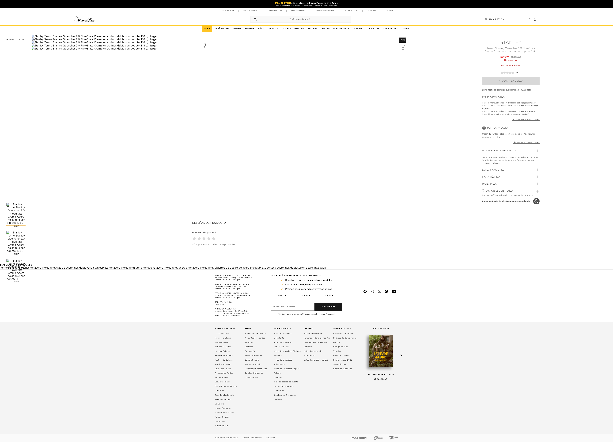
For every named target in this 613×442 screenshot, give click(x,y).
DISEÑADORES (222, 29)
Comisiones (279, 391)
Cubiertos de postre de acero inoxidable (238, 268)
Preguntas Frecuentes (255, 338)
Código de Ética (340, 347)
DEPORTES (373, 29)
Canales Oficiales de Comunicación (254, 375)
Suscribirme (328, 306)
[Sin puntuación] (508, 73)
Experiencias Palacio (224, 395)
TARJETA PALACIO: (223, 302)
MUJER (237, 29)
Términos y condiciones (526, 143)
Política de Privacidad (325, 314)
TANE (406, 29)
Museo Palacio (221, 426)
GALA (207, 29)
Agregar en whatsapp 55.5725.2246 (230, 286)
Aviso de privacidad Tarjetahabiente (283, 345)
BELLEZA (313, 29)
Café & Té (35, 40)
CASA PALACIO (391, 29)
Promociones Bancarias (255, 334)
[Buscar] (255, 19)
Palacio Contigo (222, 417)
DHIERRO (219, 391)
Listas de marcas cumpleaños (317, 360)
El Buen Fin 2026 (223, 347)
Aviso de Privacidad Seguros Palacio (287, 371)
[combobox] (297, 19)
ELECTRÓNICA (341, 29)
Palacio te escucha (253, 355)
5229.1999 (219, 304)
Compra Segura (252, 360)
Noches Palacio (222, 342)
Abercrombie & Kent (224, 413)
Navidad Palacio (222, 351)
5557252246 (220, 313)
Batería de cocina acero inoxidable (155, 268)
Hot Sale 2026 (221, 377)
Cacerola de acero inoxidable (195, 268)
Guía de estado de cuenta (286, 382)
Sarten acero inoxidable (311, 268)
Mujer (282, 295)
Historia (336, 342)
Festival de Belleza (224, 360)
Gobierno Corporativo (343, 334)
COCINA (22, 40)
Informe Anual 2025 (342, 360)
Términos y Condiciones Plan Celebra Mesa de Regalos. (317, 340)
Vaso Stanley (94, 268)
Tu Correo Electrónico (285, 306)
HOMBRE (249, 29)
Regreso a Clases (223, 338)
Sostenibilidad (340, 364)
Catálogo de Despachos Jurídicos (285, 397)
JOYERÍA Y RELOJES (293, 29)
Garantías (249, 342)
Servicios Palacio (223, 382)
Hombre (306, 295)
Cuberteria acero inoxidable (280, 268)
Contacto (249, 347)
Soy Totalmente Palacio (226, 386)
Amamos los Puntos (224, 373)
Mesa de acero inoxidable (118, 268)
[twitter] (379, 291)
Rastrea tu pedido (253, 364)
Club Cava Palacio (223, 369)
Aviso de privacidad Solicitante (283, 336)
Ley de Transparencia (284, 386)
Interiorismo (220, 421)
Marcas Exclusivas (223, 408)
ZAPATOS (274, 29)
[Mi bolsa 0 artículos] (535, 19)
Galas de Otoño (222, 334)
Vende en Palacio (223, 364)
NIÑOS (261, 29)
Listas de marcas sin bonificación (313, 353)
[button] (194, 238)
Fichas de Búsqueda (342, 369)
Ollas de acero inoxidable (70, 268)
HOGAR (325, 29)
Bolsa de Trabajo (341, 355)
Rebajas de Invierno (224, 355)
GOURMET (358, 29)
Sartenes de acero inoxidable (37, 268)
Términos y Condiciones (256, 369)
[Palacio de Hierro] (85, 19)
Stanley (511, 42)
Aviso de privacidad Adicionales (283, 362)
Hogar (328, 295)
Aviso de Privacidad (313, 334)
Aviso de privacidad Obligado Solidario (287, 353)
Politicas (270, 438)
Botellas (50, 40)
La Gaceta (219, 404)
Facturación (250, 351)
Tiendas (337, 351)
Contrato (278, 377)
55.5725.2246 (221, 277)
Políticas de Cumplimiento (345, 338)
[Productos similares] (404, 46)
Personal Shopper (223, 399)
